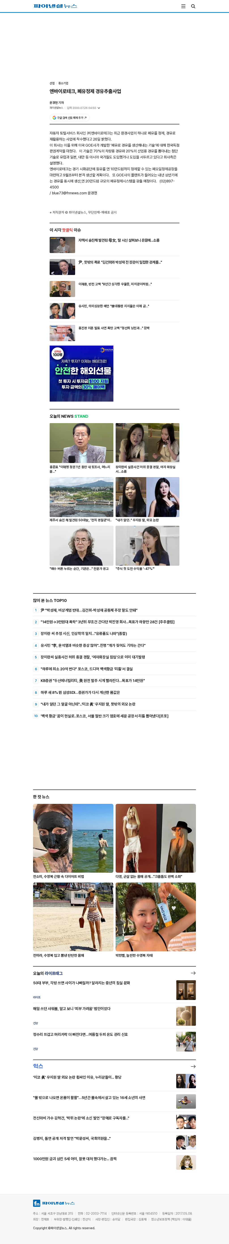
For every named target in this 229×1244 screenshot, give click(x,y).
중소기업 (63, 83)
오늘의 (48, 973)
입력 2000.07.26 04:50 (81, 108)
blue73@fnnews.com (69, 193)
